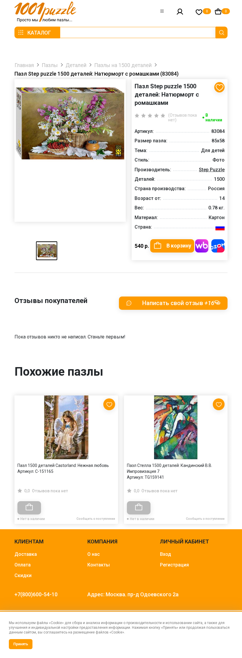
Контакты (98, 565)
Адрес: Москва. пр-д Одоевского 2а (133, 594)
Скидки (23, 575)
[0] (199, 12)
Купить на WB (201, 246)
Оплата (22, 565)
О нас (93, 554)
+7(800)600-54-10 (36, 594)
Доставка (25, 554)
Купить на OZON (218, 246)
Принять (20, 644)
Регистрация (174, 565)
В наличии (213, 117)
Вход (165, 554)
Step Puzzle (212, 169)
